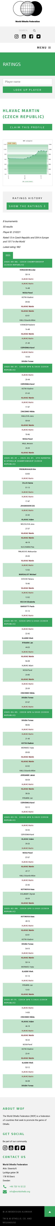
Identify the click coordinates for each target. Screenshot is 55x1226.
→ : (27, 461)
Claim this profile (27, 127)
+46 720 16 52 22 (18, 1186)
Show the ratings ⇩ (27, 206)
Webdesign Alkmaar (20, 1212)
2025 (8, 255)
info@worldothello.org (20, 1191)
